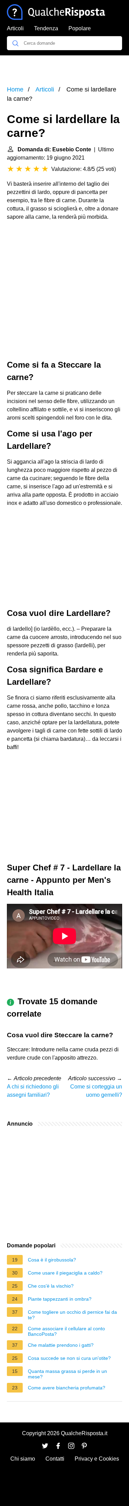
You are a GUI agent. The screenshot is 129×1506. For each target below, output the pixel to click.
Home (15, 89)
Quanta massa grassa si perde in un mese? (67, 1373)
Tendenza (46, 28)
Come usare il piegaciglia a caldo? (65, 1273)
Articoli (15, 28)
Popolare (79, 28)
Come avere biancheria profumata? (66, 1387)
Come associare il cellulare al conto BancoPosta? (66, 1331)
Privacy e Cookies (97, 1459)
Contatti (54, 1459)
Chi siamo (22, 1459)
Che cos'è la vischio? (51, 1286)
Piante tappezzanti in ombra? (60, 1299)
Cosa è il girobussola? (52, 1260)
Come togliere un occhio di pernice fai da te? (72, 1314)
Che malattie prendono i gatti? (61, 1345)
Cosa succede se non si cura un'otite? (69, 1358)
